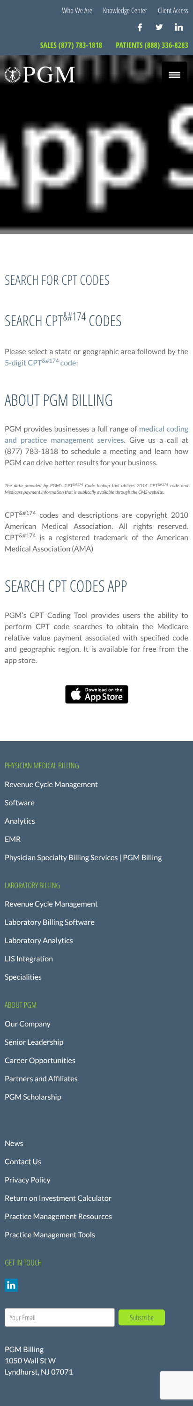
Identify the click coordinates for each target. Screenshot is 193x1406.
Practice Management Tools (50, 1234)
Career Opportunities (40, 1060)
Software (20, 802)
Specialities (23, 977)
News (14, 1143)
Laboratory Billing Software (50, 922)
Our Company (28, 1023)
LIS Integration (29, 958)
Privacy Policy (28, 1179)
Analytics (20, 821)
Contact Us (23, 1161)
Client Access (173, 10)
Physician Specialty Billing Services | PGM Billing (83, 857)
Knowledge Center (125, 10)
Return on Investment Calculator (58, 1198)
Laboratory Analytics (39, 940)
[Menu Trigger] (174, 75)
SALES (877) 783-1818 (72, 45)
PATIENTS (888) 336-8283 (152, 45)
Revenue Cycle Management (51, 784)
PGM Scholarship (33, 1097)
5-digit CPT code (40, 362)
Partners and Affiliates (41, 1078)
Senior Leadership (34, 1042)
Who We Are (77, 10)
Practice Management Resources (58, 1216)
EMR (13, 839)
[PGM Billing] (40, 74)
